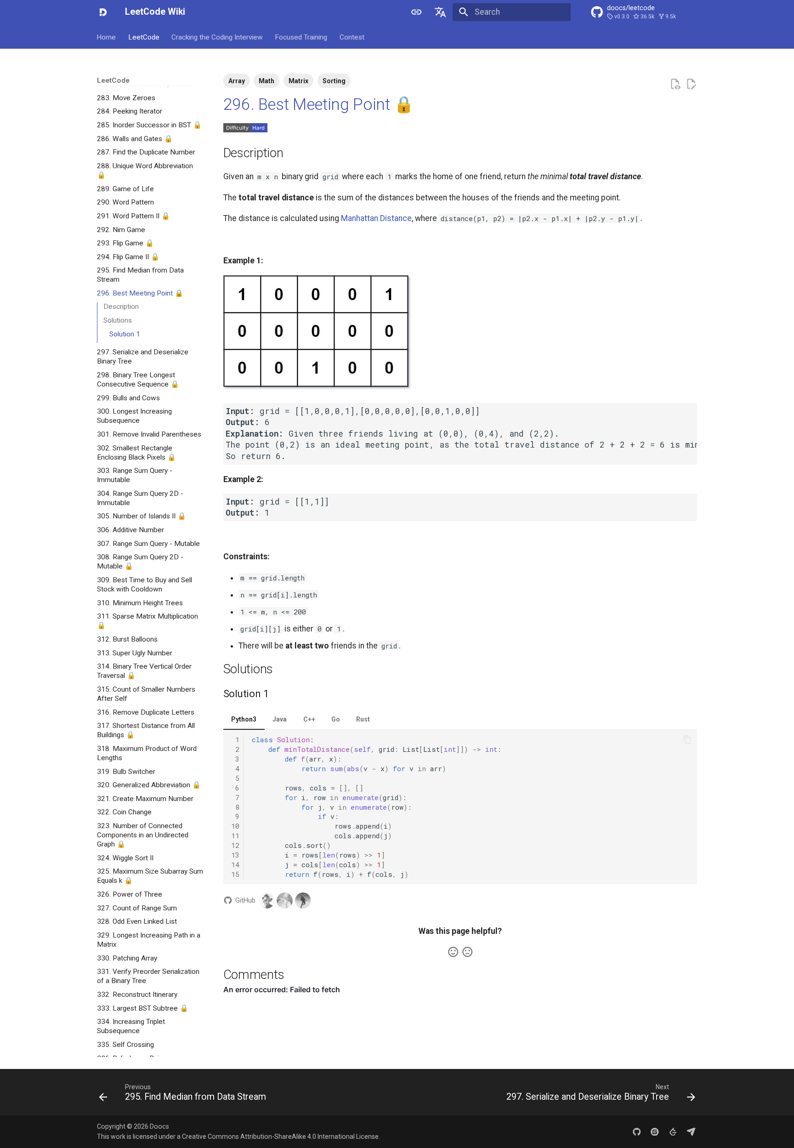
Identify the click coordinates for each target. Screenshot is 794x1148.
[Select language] (441, 12)
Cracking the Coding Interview (217, 37)
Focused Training (301, 37)
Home (106, 37)
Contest (352, 37)
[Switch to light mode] (416, 12)
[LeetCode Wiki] (103, 12)
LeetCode (143, 37)
